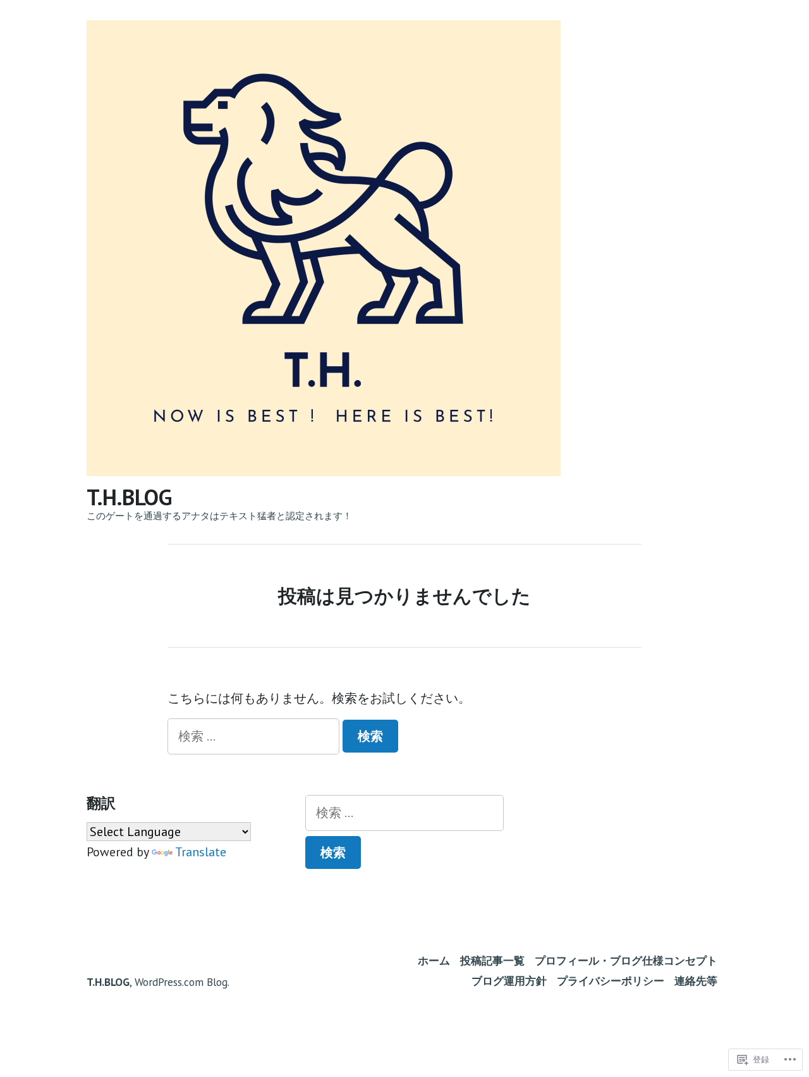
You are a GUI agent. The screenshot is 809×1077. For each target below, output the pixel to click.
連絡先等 (695, 980)
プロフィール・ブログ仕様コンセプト (626, 960)
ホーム (434, 960)
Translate (200, 852)
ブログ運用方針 (509, 980)
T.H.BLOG (129, 497)
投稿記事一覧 (492, 960)
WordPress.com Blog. (182, 982)
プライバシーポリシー (610, 980)
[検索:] (255, 736)
